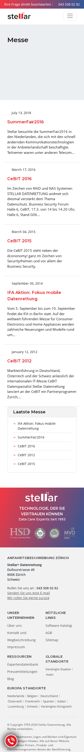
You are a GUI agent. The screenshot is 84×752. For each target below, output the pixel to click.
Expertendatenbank (22, 664)
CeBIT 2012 (26, 455)
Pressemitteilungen (22, 671)
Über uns (14, 625)
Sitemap (52, 640)
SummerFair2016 (31, 437)
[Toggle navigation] (70, 15)
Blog (10, 679)
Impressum (16, 647)
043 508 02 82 (69, 4)
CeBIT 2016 (26, 446)
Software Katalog (59, 625)
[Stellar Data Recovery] (19, 15)
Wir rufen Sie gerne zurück (28, 598)
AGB (49, 633)
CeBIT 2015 (26, 464)
